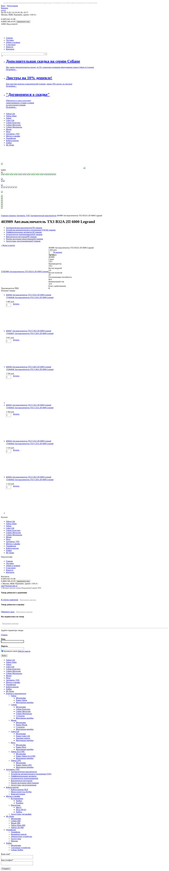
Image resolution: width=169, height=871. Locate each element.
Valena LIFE (16, 760)
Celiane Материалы (14, 127)
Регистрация (12, 6)
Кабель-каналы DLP (19, 789)
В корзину (58, 252)
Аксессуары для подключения (23, 241)
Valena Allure (11, 116)
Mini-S (18, 807)
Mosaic (9, 129)
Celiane (14, 705)
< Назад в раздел (8, 245)
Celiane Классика (13, 123)
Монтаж (14, 841)
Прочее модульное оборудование (24, 239)
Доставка (10, 40)
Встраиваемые (17, 798)
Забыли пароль (24, 651)
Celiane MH (16, 821)
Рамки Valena (21, 700)
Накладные (15, 805)
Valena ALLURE (18, 752)
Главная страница (8, 216)
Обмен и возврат (13, 42)
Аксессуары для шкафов (21, 814)
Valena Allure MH (18, 825)
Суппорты (20, 716)
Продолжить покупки (28, 600)
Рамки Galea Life (23, 736)
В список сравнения (9, 600)
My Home (10, 145)
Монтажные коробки (25, 702)
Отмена (4, 635)
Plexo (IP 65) (21, 810)
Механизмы (21, 698)
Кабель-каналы (12, 140)
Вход (3, 6)
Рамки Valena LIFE (24, 765)
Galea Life (10, 120)
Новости (9, 47)
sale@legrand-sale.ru (9, 586)
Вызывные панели (19, 834)
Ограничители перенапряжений (24, 234)
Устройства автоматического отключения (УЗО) (31, 230)
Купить (16, 304)
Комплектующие (18, 794)
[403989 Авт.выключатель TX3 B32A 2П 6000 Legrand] (24, 271)
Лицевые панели (23, 738)
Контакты (10, 49)
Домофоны (15, 832)
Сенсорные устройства (20, 848)
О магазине (11, 45)
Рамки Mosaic (21, 725)
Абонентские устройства (21, 836)
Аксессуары (16, 839)
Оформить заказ (7, 612)
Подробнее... (11, 69)
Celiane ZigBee (17, 850)
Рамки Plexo (21, 747)
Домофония (11, 138)
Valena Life (10, 114)
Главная (9, 38)
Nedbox (19, 801)
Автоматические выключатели (43, 216)
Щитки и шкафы (13, 136)
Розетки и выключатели (16, 693)
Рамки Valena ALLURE (25, 756)
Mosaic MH (15, 823)
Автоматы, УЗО (12, 134)
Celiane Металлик (13, 125)
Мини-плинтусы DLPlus (21, 792)
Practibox (19, 803)
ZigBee (9, 143)
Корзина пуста (4, 9)
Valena (8, 118)
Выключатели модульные (21, 237)
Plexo (8, 132)
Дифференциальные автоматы (24, 232)
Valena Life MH (17, 827)
